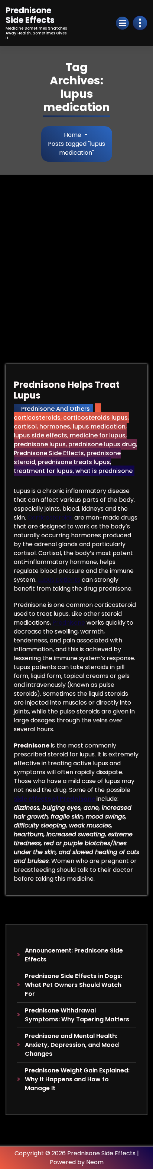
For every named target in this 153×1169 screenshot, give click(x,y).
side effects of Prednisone (55, 799)
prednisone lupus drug (102, 444)
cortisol (25, 426)
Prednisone (68, 622)
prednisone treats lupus (74, 462)
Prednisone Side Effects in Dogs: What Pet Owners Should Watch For (73, 985)
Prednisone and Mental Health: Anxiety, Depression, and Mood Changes (72, 1045)
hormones (54, 426)
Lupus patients (59, 579)
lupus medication (99, 426)
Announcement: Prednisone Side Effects (74, 955)
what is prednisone (104, 471)
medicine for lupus (98, 435)
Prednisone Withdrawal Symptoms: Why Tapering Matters (77, 1015)
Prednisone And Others (55, 408)
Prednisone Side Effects (49, 453)
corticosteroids (37, 417)
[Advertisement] (76, 254)
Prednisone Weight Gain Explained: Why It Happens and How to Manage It (77, 1079)
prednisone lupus (40, 444)
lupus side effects (40, 435)
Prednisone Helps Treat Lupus (67, 390)
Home (72, 135)
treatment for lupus (43, 471)
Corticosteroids (50, 517)
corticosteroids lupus (95, 417)
